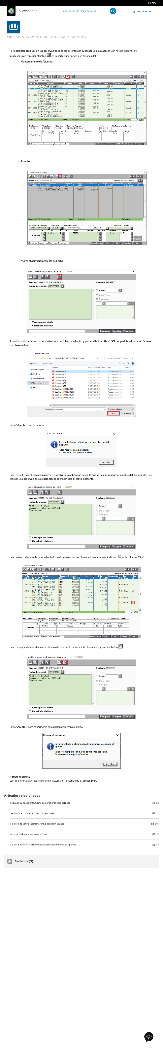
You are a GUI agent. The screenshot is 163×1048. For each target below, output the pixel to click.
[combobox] (85, 11)
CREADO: (13, 36)
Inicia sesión (144, 11)
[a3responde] (11, 11)
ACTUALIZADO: (54, 36)
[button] (113, 11)
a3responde (28, 11)
